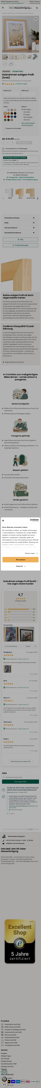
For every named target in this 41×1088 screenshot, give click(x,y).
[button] (3, 7)
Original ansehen (22, 659)
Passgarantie (4, 3)
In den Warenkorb (24, 142)
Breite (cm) (7, 90)
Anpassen (19, 566)
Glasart (24, 106)
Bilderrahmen (11, 13)
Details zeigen (30, 553)
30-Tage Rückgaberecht (16, 3)
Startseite (4, 13)
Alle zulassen (20, 559)
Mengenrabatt (18, 71)
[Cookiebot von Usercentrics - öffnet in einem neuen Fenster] (30, 520)
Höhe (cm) (25, 90)
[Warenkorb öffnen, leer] (37, 8)
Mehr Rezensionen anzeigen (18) (20, 761)
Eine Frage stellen (21, 781)
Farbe (6, 106)
